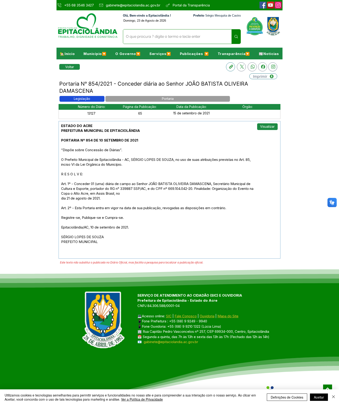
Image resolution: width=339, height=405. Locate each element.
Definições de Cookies (287, 397)
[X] (241, 66)
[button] (95, 53)
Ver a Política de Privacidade (142, 399)
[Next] (327, 389)
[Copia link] (230, 66)
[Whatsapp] (252, 66)
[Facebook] (262, 5)
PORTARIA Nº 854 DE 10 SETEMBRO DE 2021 (99, 140)
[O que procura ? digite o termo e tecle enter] (236, 36)
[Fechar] (333, 397)
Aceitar (319, 397)
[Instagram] (278, 5)
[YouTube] (270, 5)
